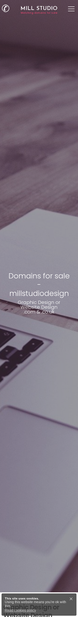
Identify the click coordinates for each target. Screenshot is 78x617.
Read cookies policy (20, 610)
